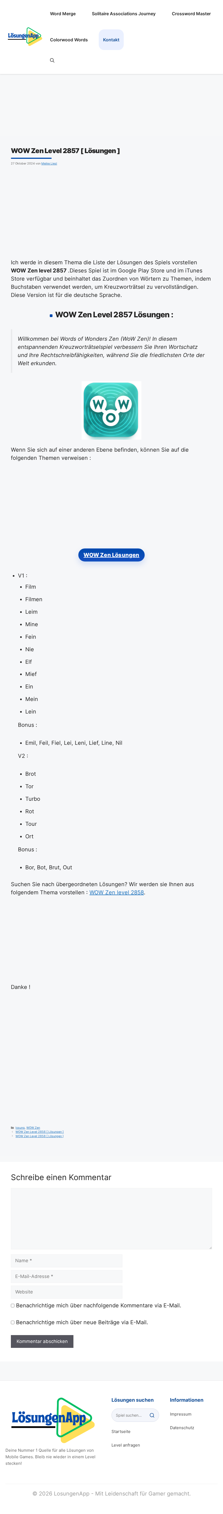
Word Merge (63, 13)
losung (20, 1128)
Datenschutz (182, 1427)
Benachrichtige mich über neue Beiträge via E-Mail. (82, 1322)
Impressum (180, 1414)
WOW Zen (33, 1128)
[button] (52, 60)
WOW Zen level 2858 (116, 892)
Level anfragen (126, 1445)
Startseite (121, 1431)
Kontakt (111, 39)
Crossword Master (191, 13)
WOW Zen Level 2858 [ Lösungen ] (40, 1136)
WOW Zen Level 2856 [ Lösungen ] (40, 1132)
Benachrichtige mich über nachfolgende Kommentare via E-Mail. (98, 1305)
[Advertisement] (111, 211)
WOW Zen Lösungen (111, 555)
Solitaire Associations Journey (124, 13)
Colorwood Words (69, 39)
